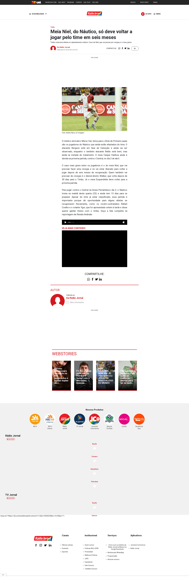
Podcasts (65, 548)
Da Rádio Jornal (63, 47)
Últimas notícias (67, 545)
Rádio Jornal (134, 548)
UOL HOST (61, 2)
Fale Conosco (89, 565)
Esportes (65, 552)
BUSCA (133, 2)
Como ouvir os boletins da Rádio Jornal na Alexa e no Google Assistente (117, 547)
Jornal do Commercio (137, 545)
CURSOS (79, 2)
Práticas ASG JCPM (91, 548)
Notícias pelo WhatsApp (116, 552)
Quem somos (89, 545)
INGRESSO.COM (50, 2)
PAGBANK (70, 2)
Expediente (89, 562)
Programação (112, 556)
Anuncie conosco (113, 559)
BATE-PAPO (144, 2)
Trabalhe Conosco (91, 569)
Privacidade (89, 552)
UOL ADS (95, 2)
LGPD (86, 558)
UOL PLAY (87, 2)
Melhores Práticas (91, 555)
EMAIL (155, 2)
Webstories (64, 353)
